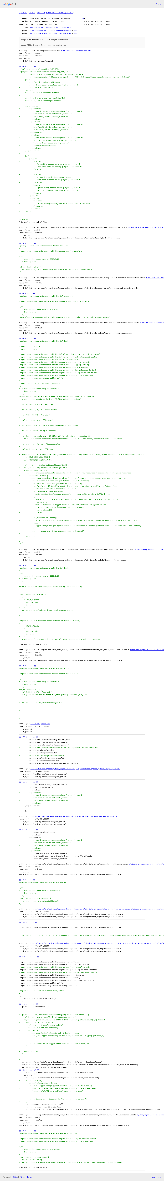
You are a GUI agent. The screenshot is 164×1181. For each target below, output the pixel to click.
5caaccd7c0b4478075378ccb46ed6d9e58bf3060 (50, 30)
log (82, 18)
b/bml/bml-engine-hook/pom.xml (76, 50)
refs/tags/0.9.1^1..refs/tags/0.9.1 (55, 12)
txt (153, 1177)
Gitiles (15, 1177)
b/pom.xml (45, 724)
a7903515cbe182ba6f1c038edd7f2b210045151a (50, 33)
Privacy (22, 1177)
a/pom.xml (35, 724)
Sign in (158, 4)
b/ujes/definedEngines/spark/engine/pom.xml (96, 816)
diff (75, 30)
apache (23, 12)
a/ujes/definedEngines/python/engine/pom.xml (52, 769)
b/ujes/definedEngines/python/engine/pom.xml (98, 769)
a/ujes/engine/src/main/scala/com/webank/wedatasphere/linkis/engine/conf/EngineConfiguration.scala (80, 909)
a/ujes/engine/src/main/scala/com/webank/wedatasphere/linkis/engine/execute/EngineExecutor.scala (79, 943)
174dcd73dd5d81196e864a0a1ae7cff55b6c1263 (50, 27)
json (159, 1177)
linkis (32, 12)
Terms (29, 1177)
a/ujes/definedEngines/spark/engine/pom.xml (52, 816)
